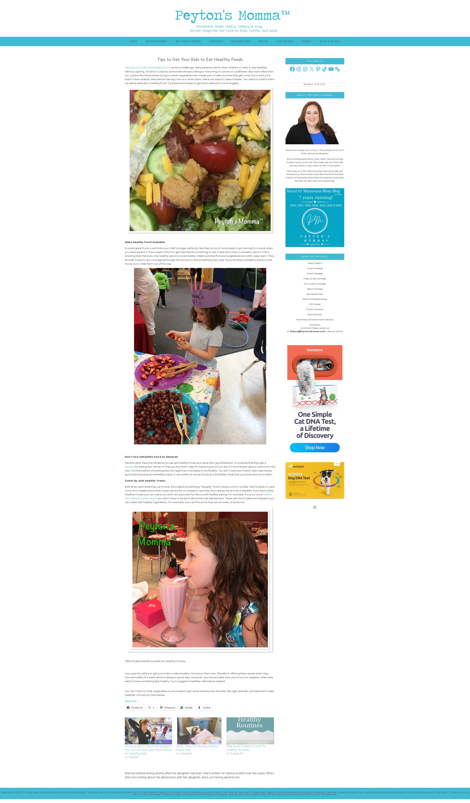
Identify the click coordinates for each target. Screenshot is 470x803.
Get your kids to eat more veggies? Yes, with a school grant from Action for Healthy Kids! (148, 750)
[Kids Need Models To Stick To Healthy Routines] (250, 730)
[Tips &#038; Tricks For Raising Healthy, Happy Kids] (199, 730)
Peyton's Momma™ (235, 18)
